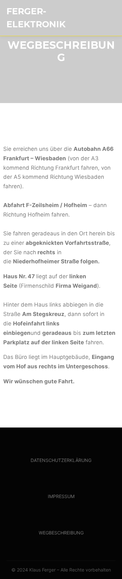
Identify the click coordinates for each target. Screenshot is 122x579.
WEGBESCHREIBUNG (61, 532)
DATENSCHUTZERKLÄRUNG (61, 460)
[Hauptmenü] (109, 18)
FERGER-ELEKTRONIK (36, 18)
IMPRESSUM (61, 496)
